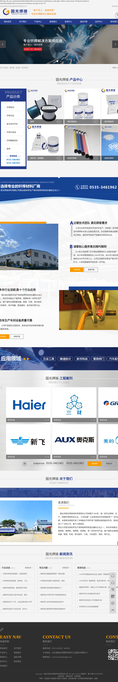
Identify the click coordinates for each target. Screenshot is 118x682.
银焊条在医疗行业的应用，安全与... (16, 609)
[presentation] (3, 44)
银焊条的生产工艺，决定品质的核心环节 (17, 602)
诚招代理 (83, 22)
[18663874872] (112, 589)
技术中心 (99, 22)
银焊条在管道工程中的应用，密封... (16, 595)
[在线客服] (112, 575)
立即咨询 (77, 269)
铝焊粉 (18, 68)
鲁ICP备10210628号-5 (95, 674)
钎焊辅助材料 (12, 141)
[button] (57, 61)
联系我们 (17, 661)
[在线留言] (112, 603)
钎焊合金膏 (11, 132)
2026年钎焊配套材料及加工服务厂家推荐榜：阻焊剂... (98, 574)
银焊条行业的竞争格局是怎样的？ (52, 602)
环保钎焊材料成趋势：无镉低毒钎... (16, 574)
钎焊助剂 (10, 107)
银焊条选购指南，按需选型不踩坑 (15, 588)
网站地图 (114, 6)
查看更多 (109, 463)
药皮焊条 (25, 68)
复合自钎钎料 (12, 124)
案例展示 (53, 22)
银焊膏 (12, 68)
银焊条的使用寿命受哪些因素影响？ (53, 609)
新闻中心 (68, 22)
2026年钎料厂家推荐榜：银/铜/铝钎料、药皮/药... (96, 581)
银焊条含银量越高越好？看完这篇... (53, 574)
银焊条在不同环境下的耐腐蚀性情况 (53, 595)
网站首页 (7, 22)
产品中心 (38, 22)
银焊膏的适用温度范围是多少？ (51, 588)
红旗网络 (77, 676)
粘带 (8, 149)
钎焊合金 (10, 116)
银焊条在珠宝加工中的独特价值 (90, 600)
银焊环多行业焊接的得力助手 (89, 594)
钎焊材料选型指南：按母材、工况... (16, 581)
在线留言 (3, 666)
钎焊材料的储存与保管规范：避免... (53, 581)
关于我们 (23, 22)
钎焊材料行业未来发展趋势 (89, 606)
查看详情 (91, 269)
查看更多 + (29, 568)
